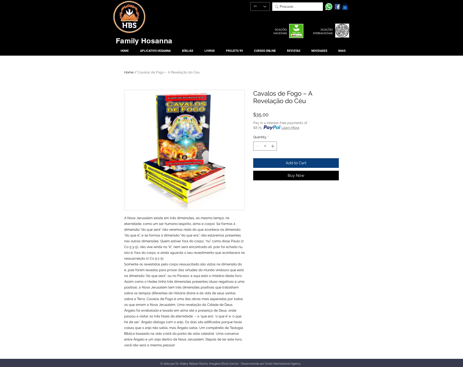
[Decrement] (257, 146)
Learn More (290, 128)
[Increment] (273, 146)
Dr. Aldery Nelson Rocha (192, 363)
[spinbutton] (265, 146)
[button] (345, 6)
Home (129, 72)
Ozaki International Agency (283, 363)
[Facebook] (337, 6)
